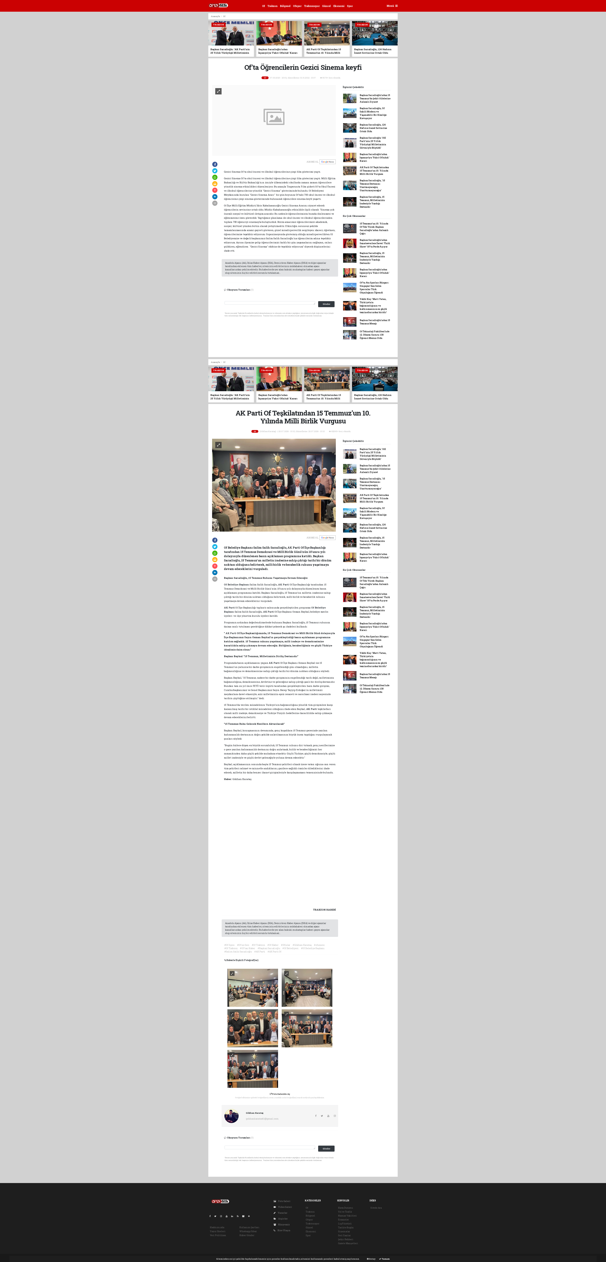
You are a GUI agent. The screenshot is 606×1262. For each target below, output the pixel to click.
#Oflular (285, 944)
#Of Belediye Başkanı (313, 948)
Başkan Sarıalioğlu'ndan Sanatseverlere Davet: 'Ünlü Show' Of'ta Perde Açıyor (375, 243)
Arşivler (283, 1218)
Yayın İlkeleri (217, 1231)
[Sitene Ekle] (250, 1216)
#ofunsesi (319, 944)
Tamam (385, 1258)
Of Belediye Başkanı (237, 584)
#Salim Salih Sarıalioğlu (238, 951)
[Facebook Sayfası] (211, 1216)
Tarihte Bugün (346, 1227)
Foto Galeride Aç (281, 1094)
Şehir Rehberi (345, 1239)
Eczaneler (343, 1219)
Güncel (326, 6)
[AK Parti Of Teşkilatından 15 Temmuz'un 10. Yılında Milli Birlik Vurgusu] (274, 484)
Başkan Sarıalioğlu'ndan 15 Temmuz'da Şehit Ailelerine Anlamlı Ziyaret (375, 98)
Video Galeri (284, 1206)
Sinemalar (344, 1231)
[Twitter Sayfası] (216, 1216)
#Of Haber (272, 944)
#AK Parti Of (274, 951)
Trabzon (272, 6)
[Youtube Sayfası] (228, 1216)
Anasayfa (215, 16)
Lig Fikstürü (344, 1223)
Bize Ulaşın (283, 1230)
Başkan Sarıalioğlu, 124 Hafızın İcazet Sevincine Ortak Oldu (373, 128)
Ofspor (297, 6)
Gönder (326, 304)
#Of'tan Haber (247, 948)
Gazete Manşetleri (348, 1243)
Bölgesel (285, 6)
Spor (350, 6)
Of (263, 6)
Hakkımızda (217, 1227)
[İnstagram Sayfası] (222, 1216)
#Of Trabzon (258, 944)
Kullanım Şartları (249, 1227)
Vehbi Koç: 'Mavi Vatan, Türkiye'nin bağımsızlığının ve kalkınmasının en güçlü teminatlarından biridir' (373, 306)
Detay (372, 1258)
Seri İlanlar (344, 1235)
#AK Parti (259, 951)
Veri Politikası (218, 1235)
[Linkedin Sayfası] (233, 1216)
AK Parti (283, 584)
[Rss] (239, 1216)
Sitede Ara (376, 1207)
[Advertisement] (194, 60)
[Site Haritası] (244, 1216)
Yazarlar (282, 1212)
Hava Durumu (345, 1207)
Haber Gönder (246, 1235)
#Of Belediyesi (290, 948)
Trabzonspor (312, 6)
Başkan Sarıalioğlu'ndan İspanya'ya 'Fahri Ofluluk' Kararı (374, 157)
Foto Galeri (284, 1201)
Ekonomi (339, 6)
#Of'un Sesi (243, 944)
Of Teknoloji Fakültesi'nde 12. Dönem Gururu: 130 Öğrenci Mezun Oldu (374, 335)
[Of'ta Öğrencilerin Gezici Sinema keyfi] (274, 120)
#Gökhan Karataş (302, 944)
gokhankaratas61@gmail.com (262, 1118)
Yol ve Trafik (345, 1211)
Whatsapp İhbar (248, 1231)
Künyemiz (284, 1224)
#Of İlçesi (229, 944)
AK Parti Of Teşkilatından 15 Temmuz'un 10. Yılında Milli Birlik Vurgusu (374, 170)
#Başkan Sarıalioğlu (269, 948)
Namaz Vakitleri (347, 1215)
